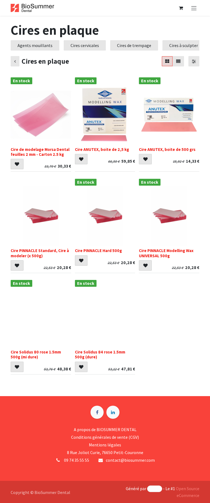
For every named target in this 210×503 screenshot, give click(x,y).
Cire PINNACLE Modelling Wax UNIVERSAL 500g (166, 253)
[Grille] (167, 61)
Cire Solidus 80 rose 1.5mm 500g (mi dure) (36, 354)
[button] (17, 164)
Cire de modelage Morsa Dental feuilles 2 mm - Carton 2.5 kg (40, 152)
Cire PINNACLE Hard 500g (98, 250)
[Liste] (178, 61)
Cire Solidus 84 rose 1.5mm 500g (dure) (100, 354)
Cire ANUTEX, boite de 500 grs (167, 149)
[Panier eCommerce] (180, 7)
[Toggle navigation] (193, 8)
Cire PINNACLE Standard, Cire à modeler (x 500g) (40, 253)
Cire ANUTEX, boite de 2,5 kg (102, 149)
